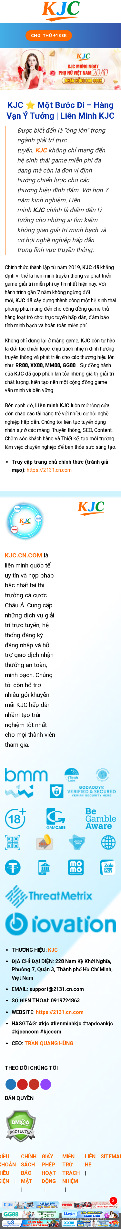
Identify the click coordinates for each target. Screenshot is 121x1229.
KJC (53, 950)
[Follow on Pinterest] (22, 1084)
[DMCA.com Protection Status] (20, 1125)
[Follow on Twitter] (10, 1084)
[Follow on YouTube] (34, 1084)
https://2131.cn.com (60, 1012)
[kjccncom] (60, 11)
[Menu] (86, 35)
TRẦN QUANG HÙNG (49, 1043)
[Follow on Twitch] (45, 1084)
